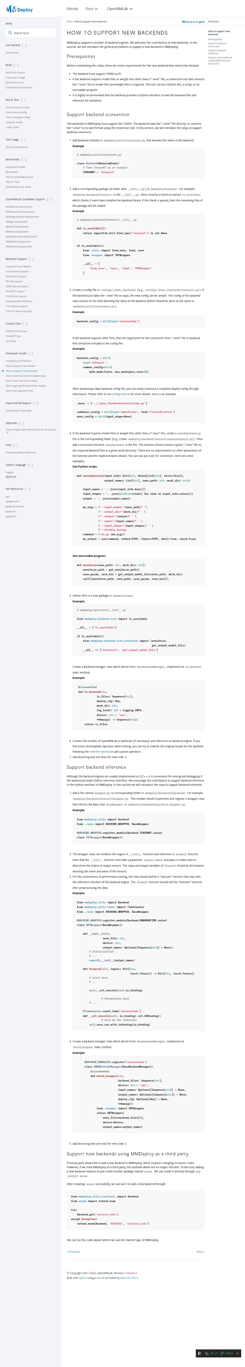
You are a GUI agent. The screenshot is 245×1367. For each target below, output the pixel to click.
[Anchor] (171, 32)
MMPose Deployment (17, 231)
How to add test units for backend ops (26, 375)
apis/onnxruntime (15, 506)
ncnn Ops (11, 340)
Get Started (12, 52)
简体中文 (11, 476)
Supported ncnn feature (18, 266)
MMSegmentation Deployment (22, 216)
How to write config (16, 112)
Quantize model (14, 122)
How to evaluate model (18, 117)
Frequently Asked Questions (21, 452)
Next (200, 1251)
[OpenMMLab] (20, 10)
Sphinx (83, 1278)
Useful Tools (12, 127)
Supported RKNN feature (19, 301)
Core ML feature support (19, 311)
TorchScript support (16, 296)
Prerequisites (215, 39)
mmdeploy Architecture (18, 360)
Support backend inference (217, 52)
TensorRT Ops (13, 335)
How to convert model (17, 107)
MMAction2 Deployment (19, 246)
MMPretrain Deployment (19, 206)
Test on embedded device (19, 176)
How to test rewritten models (21, 380)
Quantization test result (18, 186)
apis (8, 496)
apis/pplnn (11, 516)
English (9, 472)
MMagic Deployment (17, 221)
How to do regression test (19, 390)
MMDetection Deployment (20, 211)
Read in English (195, 21)
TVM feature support (17, 306)
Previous (74, 1251)
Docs (70, 21)
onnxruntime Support (17, 271)
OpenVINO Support (16, 276)
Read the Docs (129, 1278)
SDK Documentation (17, 147)
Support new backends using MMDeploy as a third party (220, 60)
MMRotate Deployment (18, 241)
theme (100, 1278)
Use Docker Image (15, 77)
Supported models (15, 166)
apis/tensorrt (12, 501)
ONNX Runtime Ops (16, 331)
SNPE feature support (17, 286)
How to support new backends (22, 370)
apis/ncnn (11, 511)
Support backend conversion (217, 45)
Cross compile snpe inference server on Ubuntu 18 (31, 431)
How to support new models (20, 365)
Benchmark (12, 171)
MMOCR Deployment (17, 226)
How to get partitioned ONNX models (26, 385)
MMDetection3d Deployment (21, 236)
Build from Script (15, 82)
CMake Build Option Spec (19, 87)
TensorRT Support (15, 291)
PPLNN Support (14, 281)
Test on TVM (12, 181)
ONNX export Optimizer (19, 410)
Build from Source (15, 72)
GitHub (72, 8)
